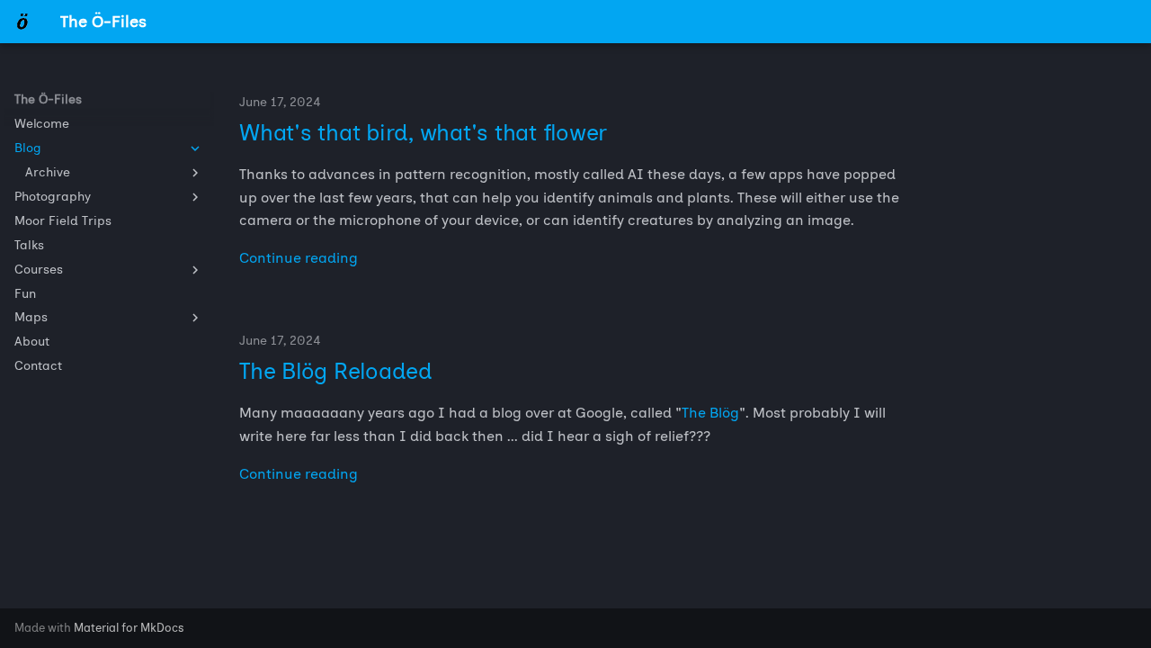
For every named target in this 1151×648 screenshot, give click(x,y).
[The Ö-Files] (23, 22)
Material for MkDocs (129, 627)
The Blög (710, 412)
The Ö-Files (48, 99)
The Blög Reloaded (336, 370)
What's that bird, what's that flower (423, 132)
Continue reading (298, 257)
